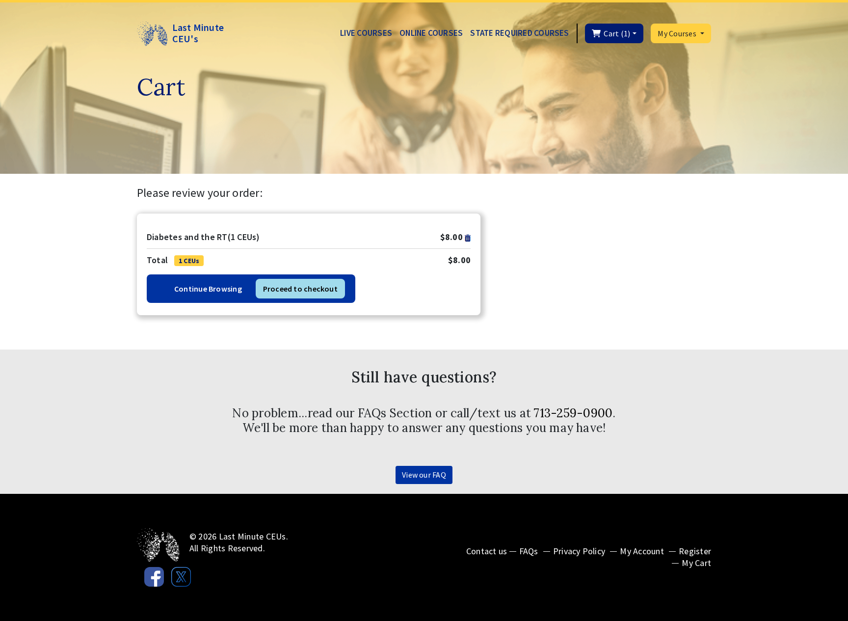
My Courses (678, 33)
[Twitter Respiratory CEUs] (177, 574)
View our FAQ (424, 475)
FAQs (528, 551)
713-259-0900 (573, 413)
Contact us (486, 551)
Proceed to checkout (300, 289)
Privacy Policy (579, 551)
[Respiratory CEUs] (158, 544)
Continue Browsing (208, 289)
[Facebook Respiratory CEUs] (150, 574)
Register (695, 551)
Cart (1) (615, 33)
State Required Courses (519, 32)
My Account (641, 551)
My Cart (696, 562)
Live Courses (366, 32)
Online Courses (431, 32)
